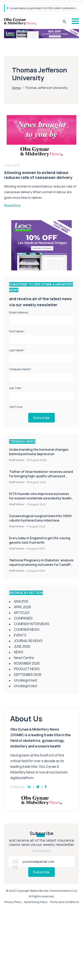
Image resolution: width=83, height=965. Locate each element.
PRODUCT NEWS (27, 669)
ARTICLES (21, 612)
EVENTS (20, 635)
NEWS (18, 652)
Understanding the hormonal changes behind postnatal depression (38, 451)
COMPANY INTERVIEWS (31, 624)
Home (16, 88)
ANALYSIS (21, 601)
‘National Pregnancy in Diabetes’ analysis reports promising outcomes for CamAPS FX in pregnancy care (41, 564)
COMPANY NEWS (26, 629)
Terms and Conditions (64, 902)
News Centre (24, 657)
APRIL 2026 (22, 607)
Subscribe (41, 417)
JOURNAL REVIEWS (28, 640)
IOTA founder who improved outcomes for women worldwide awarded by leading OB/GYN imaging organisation (41, 498)
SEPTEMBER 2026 (28, 674)
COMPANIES (23, 618)
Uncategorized (25, 686)
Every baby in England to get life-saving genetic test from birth (43, 8)
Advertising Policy (35, 902)
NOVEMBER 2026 (27, 663)
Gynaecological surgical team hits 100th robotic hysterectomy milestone (40, 518)
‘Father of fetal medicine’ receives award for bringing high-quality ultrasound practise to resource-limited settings (41, 476)
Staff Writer (16, 460)
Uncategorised (25, 680)
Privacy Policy (13, 902)
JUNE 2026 (22, 646)
